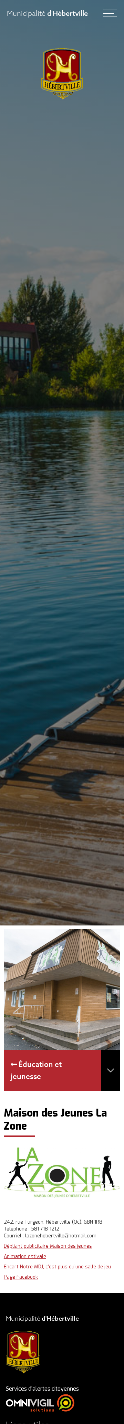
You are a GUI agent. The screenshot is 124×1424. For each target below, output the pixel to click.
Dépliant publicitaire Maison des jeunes (48, 1246)
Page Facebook (21, 1277)
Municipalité (47, 13)
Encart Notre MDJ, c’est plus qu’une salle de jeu (57, 1267)
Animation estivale (25, 1256)
